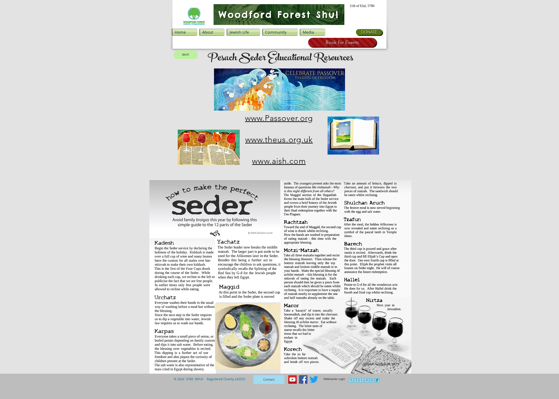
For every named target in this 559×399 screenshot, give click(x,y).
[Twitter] (314, 379)
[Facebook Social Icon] (303, 379)
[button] (243, 32)
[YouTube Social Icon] (292, 379)
